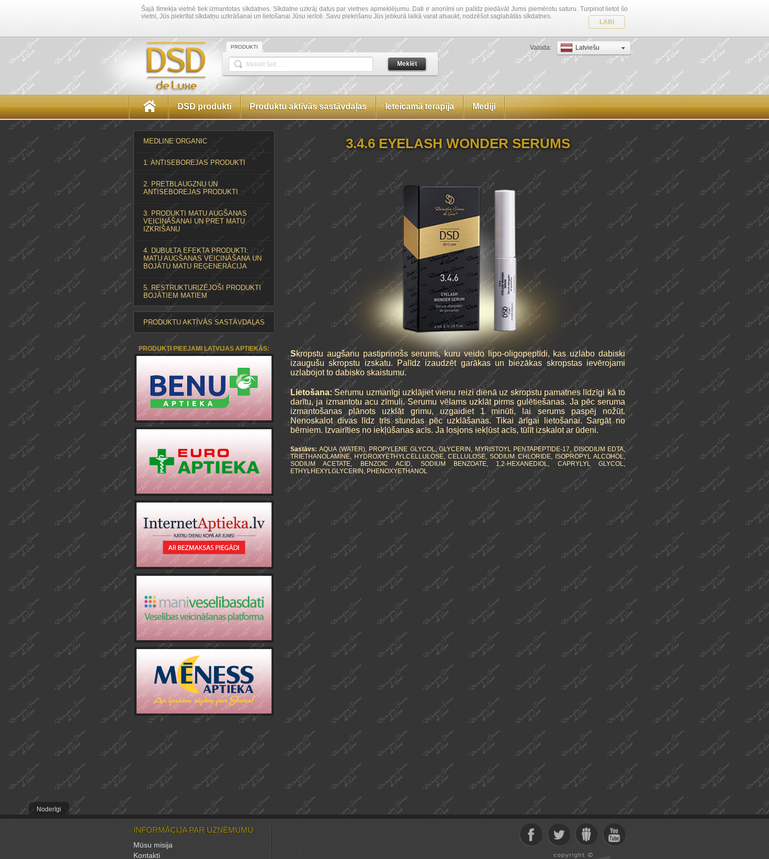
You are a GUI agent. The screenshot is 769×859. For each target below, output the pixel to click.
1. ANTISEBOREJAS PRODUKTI (194, 162)
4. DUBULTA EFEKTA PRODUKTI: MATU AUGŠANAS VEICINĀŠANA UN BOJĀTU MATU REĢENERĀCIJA (202, 258)
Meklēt (407, 64)
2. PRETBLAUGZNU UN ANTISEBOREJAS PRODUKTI (190, 188)
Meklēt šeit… (264, 64)
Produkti (244, 47)
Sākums (148, 107)
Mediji (483, 106)
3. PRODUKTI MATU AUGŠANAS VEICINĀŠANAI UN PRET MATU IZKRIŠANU (195, 221)
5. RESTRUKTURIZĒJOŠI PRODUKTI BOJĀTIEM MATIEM (202, 291)
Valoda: (541, 47)
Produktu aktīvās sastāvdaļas (308, 106)
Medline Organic (175, 141)
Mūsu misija (153, 845)
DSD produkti (204, 106)
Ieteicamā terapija (419, 106)
